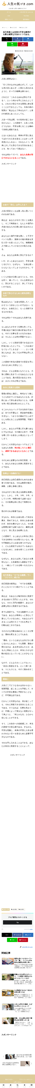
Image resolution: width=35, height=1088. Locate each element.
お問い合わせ (17, 1082)
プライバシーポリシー (25, 1079)
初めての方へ (9, 1079)
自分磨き (15, 909)
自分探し (22, 909)
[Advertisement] (17, 182)
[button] (31, 580)
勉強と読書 (6, 909)
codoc (31, 929)
